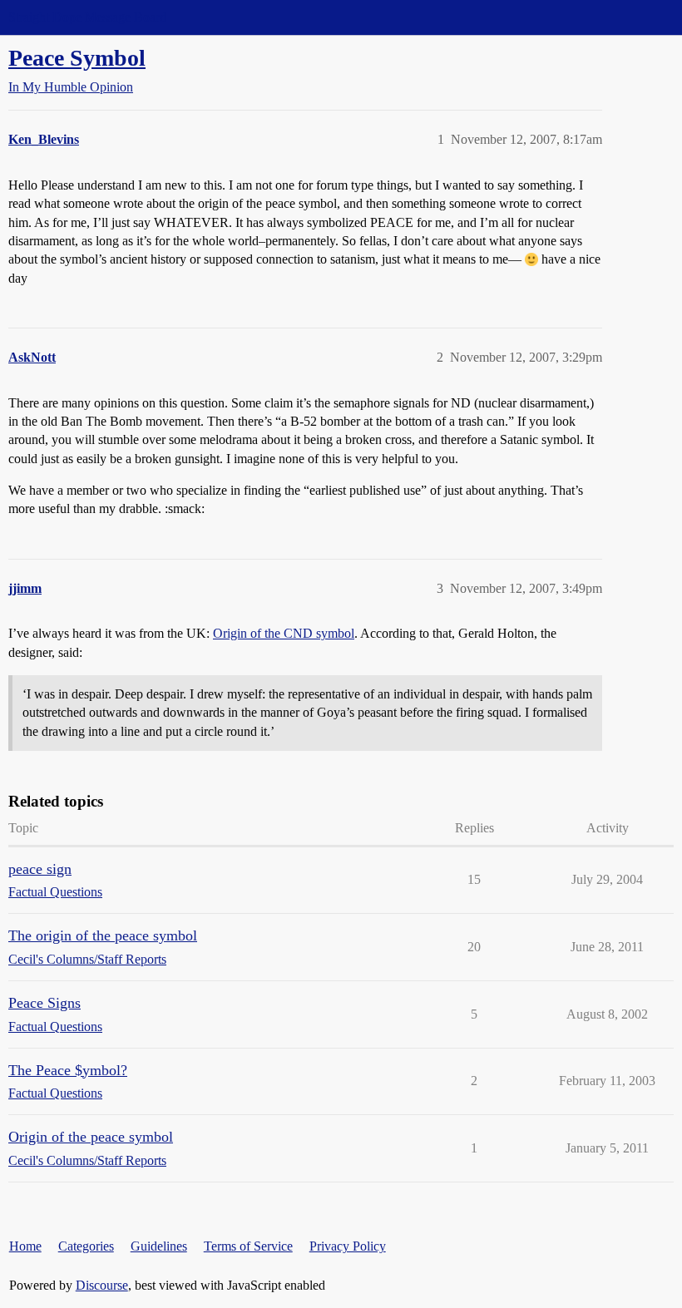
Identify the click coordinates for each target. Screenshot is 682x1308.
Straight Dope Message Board (87, 17)
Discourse (102, 1285)
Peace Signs (44, 1003)
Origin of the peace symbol (90, 1136)
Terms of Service (248, 1246)
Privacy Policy (347, 1246)
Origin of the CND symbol (283, 633)
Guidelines (159, 1246)
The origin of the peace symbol (102, 935)
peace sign (40, 869)
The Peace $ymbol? (67, 1070)
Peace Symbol (77, 58)
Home (25, 1246)
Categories (86, 1246)
